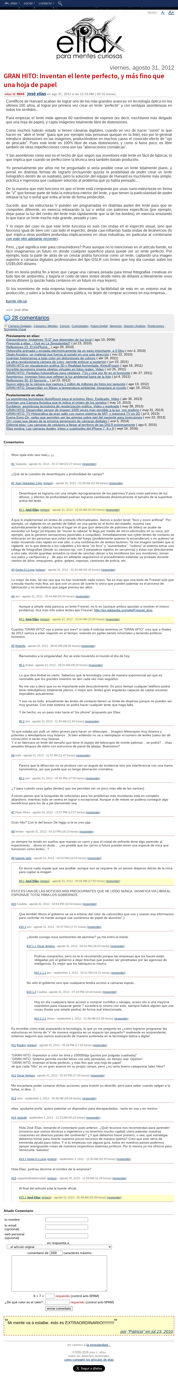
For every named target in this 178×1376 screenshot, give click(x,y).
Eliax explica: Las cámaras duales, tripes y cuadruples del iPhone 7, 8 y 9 (60, 428)
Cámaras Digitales (20, 326)
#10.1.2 (31, 992)
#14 (13, 1117)
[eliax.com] (89, 36)
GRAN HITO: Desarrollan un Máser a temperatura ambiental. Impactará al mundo (66, 388)
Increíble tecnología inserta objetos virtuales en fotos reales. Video (55, 369)
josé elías (36, 93)
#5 (13, 646)
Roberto (20, 646)
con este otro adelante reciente (31, 239)
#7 (13, 812)
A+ (171, 12)
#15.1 (22, 1197)
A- (163, 13)
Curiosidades (80, 326)
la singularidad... (98, 1345)
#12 (13, 1075)
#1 (13, 464)
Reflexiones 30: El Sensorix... (27, 380)
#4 (13, 596)
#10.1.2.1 (40, 1018)
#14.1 (22, 1159)
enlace (48, 483)
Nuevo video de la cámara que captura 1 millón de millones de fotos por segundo (65, 384)
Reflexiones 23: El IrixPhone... (28, 347)
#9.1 (22, 881)
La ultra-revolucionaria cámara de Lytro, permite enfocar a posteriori (56, 362)
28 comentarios (29, 318)
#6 (13, 755)
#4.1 (22, 619)
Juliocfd (22, 1117)
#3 (13, 569)
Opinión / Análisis (135, 326)
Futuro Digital (99, 326)
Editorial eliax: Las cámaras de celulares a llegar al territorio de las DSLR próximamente (70, 425)
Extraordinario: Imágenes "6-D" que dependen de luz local (49, 339)
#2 (13, 483)
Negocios (116, 326)
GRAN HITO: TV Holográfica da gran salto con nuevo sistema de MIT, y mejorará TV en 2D (73, 413)
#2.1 (22, 510)
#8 (13, 831)
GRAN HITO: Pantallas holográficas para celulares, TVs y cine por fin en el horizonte (68, 373)
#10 (13, 904)
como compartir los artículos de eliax (89, 1359)
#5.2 (22, 721)
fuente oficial (16, 301)
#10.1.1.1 (40, 972)
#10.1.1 (31, 946)
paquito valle (23, 858)
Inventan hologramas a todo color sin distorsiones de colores (50, 358)
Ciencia (65, 326)
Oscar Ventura (46, 946)
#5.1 (22, 665)
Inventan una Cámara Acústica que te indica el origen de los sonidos (56, 402)
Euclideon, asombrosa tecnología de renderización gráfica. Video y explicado (62, 406)
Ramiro (21, 1045)
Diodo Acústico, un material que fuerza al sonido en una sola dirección (57, 354)
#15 (13, 1178)
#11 (13, 1045)
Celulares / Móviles (46, 326)
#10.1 (22, 927)
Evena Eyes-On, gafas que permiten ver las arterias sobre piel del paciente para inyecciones (74, 417)
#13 (13, 1098)
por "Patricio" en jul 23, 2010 (147, 1331)
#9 (13, 858)
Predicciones (156, 326)
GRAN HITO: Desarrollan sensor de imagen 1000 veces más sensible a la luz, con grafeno (72, 410)
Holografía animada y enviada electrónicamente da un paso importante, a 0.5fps (65, 351)
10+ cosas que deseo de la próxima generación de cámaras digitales (56, 421)
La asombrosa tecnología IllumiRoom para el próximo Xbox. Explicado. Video (62, 399)
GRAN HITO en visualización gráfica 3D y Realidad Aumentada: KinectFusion (62, 365)
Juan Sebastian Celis (28, 483)
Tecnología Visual (15, 329)
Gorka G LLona (25, 569)
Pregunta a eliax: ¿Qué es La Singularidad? (38, 343)
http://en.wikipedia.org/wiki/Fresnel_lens (123, 610)
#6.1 (22, 778)
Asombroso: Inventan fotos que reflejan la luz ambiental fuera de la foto (58, 376)
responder (89, 464)
